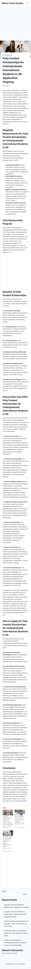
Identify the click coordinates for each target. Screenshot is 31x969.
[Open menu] (27, 3)
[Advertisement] (15, 24)
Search (4, 891)
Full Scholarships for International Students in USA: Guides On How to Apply (16, 933)
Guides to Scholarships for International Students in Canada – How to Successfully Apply (15, 942)
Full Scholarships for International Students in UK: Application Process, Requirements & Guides (7, 841)
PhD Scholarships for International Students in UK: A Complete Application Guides (20, 820)
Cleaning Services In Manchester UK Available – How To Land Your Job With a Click (16, 923)
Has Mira (6, 85)
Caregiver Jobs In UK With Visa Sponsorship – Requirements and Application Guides (15, 914)
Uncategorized (7, 55)
